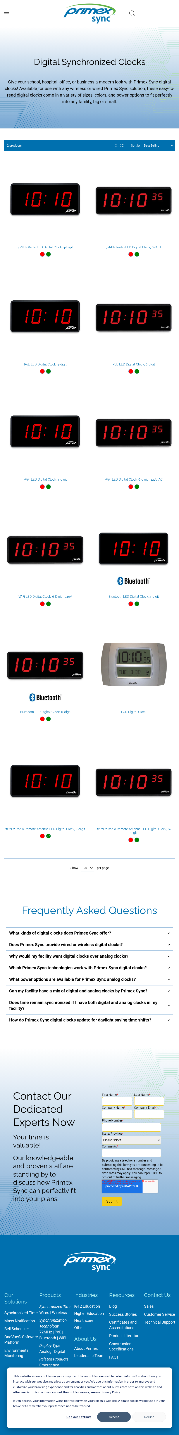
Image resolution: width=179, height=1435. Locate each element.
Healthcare (83, 1320)
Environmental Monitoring (16, 1353)
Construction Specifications (121, 1347)
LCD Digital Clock (133, 712)
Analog (45, 1351)
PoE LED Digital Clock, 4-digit (45, 364)
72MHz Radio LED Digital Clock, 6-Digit (133, 247)
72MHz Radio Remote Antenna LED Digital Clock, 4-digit (45, 829)
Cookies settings (78, 1417)
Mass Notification (19, 1321)
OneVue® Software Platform (21, 1340)
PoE (58, 1332)
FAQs (113, 1357)
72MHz (45, 1332)
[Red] (42, 254)
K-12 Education (87, 1306)
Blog (113, 1306)
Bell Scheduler (16, 1328)
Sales (149, 1306)
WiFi (62, 1338)
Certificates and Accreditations (123, 1325)
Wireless (59, 1312)
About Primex (86, 1348)
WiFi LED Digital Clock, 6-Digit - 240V (45, 596)
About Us (85, 1339)
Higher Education (89, 1313)
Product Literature (125, 1335)
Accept (114, 1417)
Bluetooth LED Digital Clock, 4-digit (133, 596)
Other (79, 1327)
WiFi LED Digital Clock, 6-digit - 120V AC (134, 479)
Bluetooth (47, 1338)
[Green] (48, 254)
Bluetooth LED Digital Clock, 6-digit (45, 712)
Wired (44, 1312)
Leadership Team (89, 1355)
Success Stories (123, 1314)
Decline (149, 1417)
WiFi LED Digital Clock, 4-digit (45, 479)
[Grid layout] (122, 145)
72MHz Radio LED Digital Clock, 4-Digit (45, 247)
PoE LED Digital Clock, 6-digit (134, 364)
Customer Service (159, 1314)
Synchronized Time (21, 1312)
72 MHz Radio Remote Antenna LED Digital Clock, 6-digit (134, 831)
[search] (132, 13)
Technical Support (159, 1322)
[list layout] (117, 145)
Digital (59, 1351)
